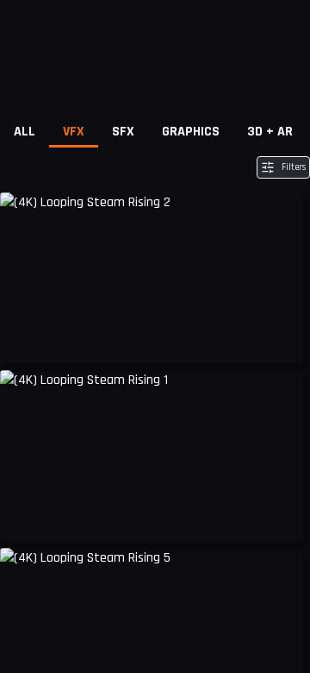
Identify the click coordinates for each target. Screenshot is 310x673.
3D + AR (270, 132)
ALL (24, 132)
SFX (123, 132)
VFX (73, 132)
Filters (294, 167)
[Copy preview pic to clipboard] (24, 337)
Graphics (191, 132)
